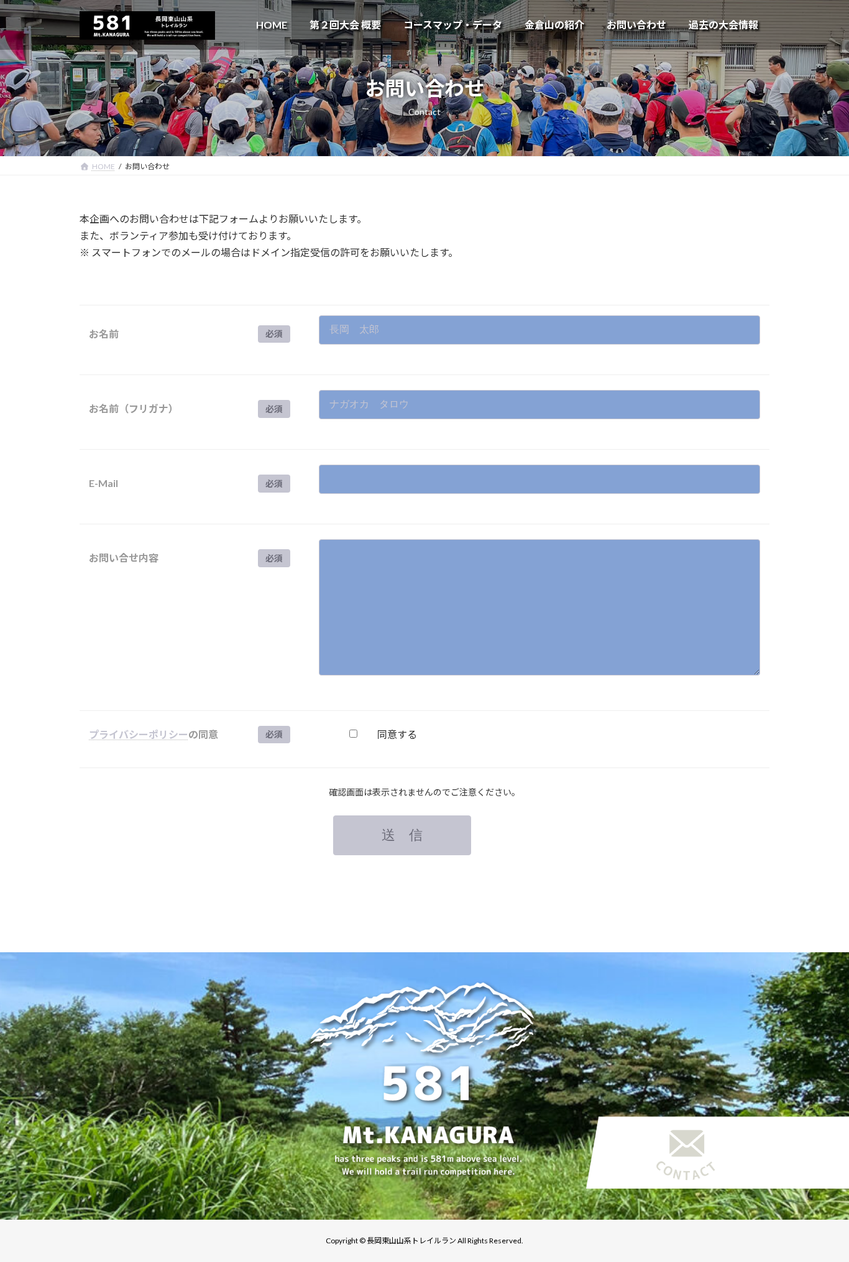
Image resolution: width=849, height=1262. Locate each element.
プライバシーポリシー (138, 734)
